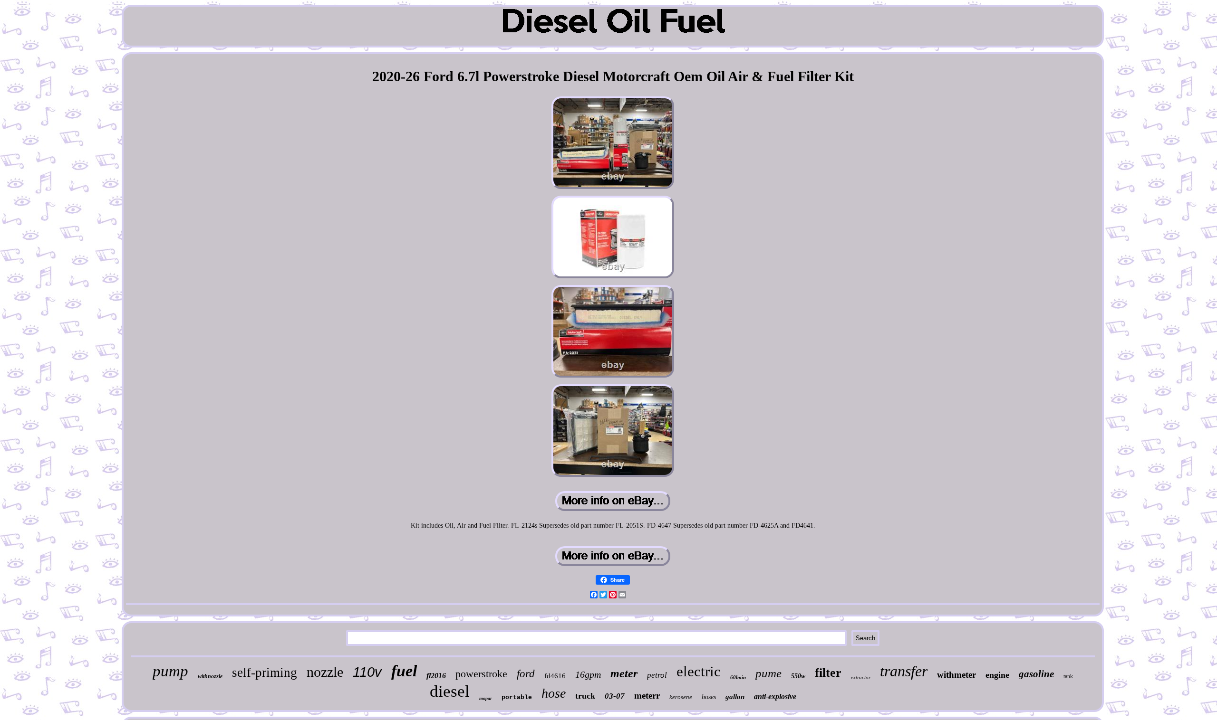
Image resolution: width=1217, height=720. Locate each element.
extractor (860, 677)
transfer (903, 671)
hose (553, 693)
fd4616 (555, 676)
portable (517, 697)
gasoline (1036, 674)
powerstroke (481, 674)
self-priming (264, 672)
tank (1068, 676)
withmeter (956, 675)
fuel (404, 671)
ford (526, 674)
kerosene (680, 697)
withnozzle (210, 676)
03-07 (615, 696)
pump (170, 671)
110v (367, 672)
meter (623, 673)
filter (828, 673)
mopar (485, 698)
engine (997, 675)
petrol (657, 675)
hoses (709, 697)
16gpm (588, 674)
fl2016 (436, 676)
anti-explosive (775, 696)
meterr (647, 696)
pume (768, 673)
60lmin (738, 677)
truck (585, 696)
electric (698, 671)
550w (798, 676)
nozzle (325, 672)
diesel (450, 691)
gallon (734, 697)
